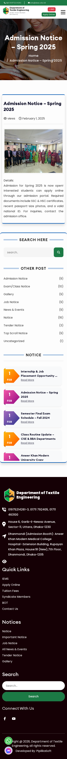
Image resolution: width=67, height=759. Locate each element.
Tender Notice (12, 655)
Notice (6, 631)
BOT (5, 603)
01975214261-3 (18, 509)
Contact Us (10, 609)
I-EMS (51, 9)
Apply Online (49, 14)
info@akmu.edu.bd (38, 3)
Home (33, 55)
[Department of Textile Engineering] (6, 11)
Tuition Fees (10, 591)
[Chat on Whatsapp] (8, 741)
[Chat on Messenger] (8, 751)
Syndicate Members (16, 597)
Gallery (7, 661)
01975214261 (15, 3)
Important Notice (14, 637)
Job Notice (9, 643)
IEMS (5, 579)
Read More (27, 380)
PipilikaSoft (43, 751)
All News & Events (14, 649)
